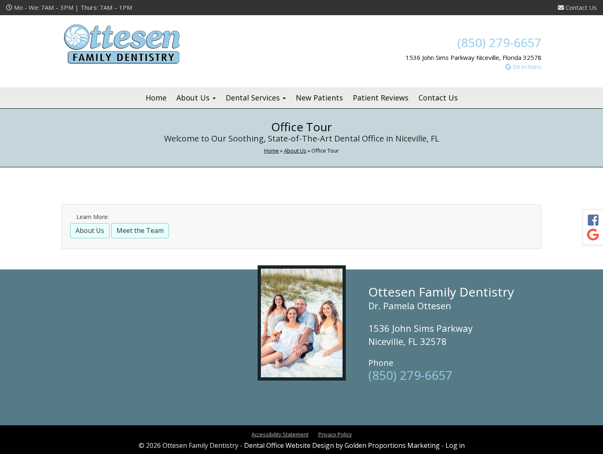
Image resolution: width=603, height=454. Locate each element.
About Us (194, 98)
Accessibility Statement (279, 434)
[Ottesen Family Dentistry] (137, 43)
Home (156, 98)
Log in (455, 445)
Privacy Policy (335, 434)
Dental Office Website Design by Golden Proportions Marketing (342, 445)
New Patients (319, 98)
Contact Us (580, 7)
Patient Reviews (381, 98)
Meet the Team (140, 230)
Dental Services (254, 98)
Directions (526, 66)
